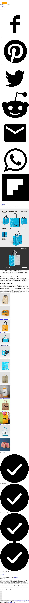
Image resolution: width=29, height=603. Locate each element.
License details (16, 577)
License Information (16, 600)
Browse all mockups (4, 2)
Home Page (3, 204)
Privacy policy (13, 602)
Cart (2, 7)
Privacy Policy (21, 600)
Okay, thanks (10, 602)
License (3, 5)
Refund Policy (25, 600)
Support (3, 6)
